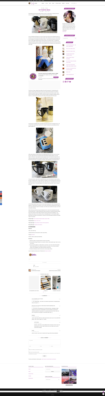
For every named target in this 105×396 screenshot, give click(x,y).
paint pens (33, 234)
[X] (1, 196)
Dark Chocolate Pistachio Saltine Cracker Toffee (41, 218)
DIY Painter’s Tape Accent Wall (57, 290)
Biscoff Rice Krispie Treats (70, 51)
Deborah (33, 315)
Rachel (33, 330)
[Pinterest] (74, 3)
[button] (29, 284)
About (31, 0)
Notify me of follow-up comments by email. (35, 349)
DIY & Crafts (40, 0)
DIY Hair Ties (46, 290)
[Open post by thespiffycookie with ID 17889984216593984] (72, 380)
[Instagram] (73, 3)
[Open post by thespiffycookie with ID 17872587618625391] (72, 372)
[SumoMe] (1, 204)
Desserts (53, 3)
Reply (59, 315)
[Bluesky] (70, 82)
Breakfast (43, 3)
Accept (58, 391)
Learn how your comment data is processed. (49, 359)
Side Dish (46, 3)
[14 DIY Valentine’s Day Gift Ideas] (34, 282)
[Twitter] (72, 3)
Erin (42, 11)
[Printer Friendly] (1, 200)
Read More (64, 31)
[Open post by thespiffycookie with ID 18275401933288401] (65, 380)
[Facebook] (71, 3)
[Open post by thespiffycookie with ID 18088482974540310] (65, 372)
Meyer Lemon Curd (37, 220)
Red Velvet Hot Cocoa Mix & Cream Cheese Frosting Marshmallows (43, 305)
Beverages (63, 3)
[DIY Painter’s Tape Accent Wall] (57, 282)
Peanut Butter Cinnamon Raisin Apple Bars (42, 222)
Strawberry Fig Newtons (38, 224)
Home (29, 0)
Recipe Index (43, 0)
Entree (50, 3)
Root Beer (36, 0)
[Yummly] (1, 198)
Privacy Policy (31, 373)
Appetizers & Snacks (58, 3)
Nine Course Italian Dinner (70, 48)
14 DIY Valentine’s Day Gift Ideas (34, 290)
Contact (33, 0)
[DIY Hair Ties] (46, 282)
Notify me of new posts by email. (34, 352)
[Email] (1, 202)
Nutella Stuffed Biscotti (70, 74)
